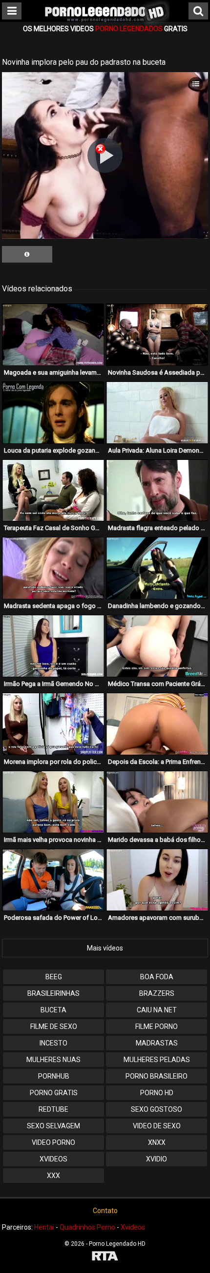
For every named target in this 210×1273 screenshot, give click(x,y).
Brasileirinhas (53, 993)
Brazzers (156, 993)
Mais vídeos (105, 948)
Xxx (53, 1175)
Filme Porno (156, 1026)
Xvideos (53, 1159)
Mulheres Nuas (53, 1060)
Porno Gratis (54, 1093)
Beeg (53, 977)
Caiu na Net (157, 1010)
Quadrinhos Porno (87, 1227)
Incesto (53, 1043)
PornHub (53, 1076)
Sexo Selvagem (53, 1126)
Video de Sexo (157, 1126)
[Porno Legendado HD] (105, 24)
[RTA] (105, 1257)
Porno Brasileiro (157, 1076)
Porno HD (156, 1093)
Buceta (53, 1010)
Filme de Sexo (53, 1026)
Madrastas (157, 1043)
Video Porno (53, 1142)
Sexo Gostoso (156, 1109)
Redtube (53, 1109)
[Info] (27, 254)
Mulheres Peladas (157, 1060)
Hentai (44, 1227)
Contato (105, 1211)
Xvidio (156, 1159)
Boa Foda (156, 977)
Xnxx (157, 1142)
